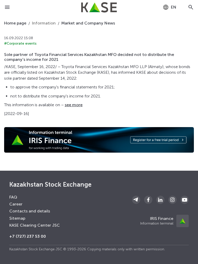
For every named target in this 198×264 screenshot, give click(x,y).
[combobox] (169, 7)
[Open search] (191, 7)
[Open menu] (7, 7)
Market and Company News (88, 23)
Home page (15, 23)
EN (173, 7)
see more (73, 104)
